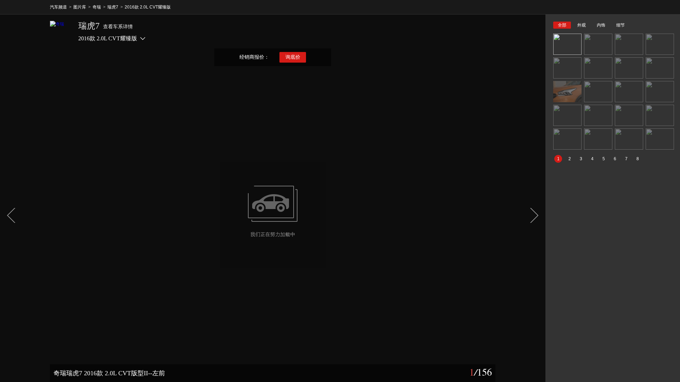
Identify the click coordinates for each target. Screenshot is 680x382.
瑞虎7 (112, 7)
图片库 (79, 7)
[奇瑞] (60, 31)
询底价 (292, 57)
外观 (581, 25)
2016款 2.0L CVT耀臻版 (148, 7)
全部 (562, 25)
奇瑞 (96, 7)
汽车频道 (58, 7)
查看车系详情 (118, 26)
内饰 (601, 25)
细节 (620, 25)
